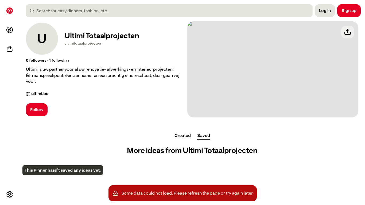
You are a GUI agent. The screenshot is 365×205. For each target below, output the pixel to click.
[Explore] (9, 29)
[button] (36, 60)
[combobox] (171, 10)
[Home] (9, 10)
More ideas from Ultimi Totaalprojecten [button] (192, 150)
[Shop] (9, 49)
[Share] (347, 32)
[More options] (9, 194)
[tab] (182, 135)
